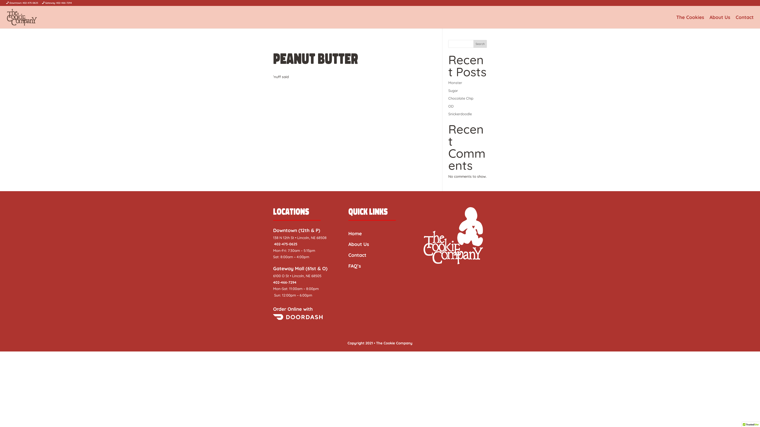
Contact (745, 18)
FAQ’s (354, 266)
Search (480, 44)
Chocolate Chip (460, 98)
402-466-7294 (284, 282)
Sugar (453, 90)
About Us (720, 18)
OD (451, 106)
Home (355, 233)
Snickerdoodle (460, 114)
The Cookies (690, 18)
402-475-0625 (285, 244)
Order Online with (293, 309)
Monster (455, 82)
